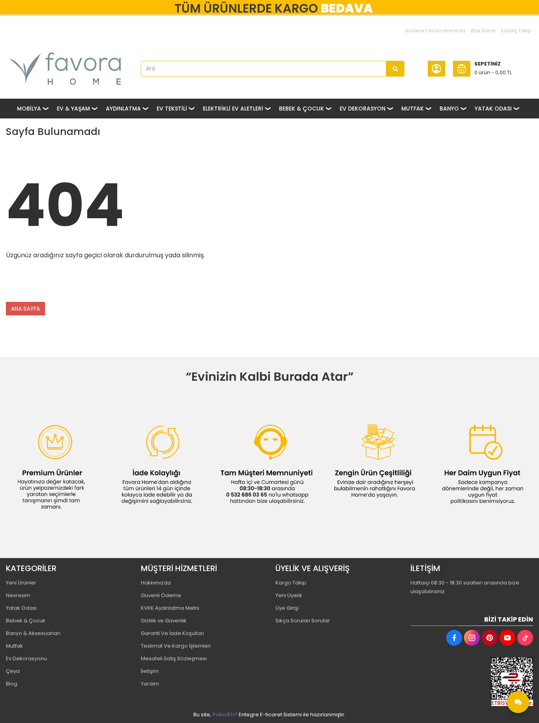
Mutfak (14, 646)
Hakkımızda (156, 582)
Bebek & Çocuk (25, 620)
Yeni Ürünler (21, 582)
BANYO (449, 108)
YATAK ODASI (493, 108)
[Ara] (395, 69)
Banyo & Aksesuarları (33, 633)
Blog (11, 683)
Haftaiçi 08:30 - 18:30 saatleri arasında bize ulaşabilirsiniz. (464, 587)
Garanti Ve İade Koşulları (172, 633)
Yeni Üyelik (288, 595)
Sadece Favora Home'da (435, 30)
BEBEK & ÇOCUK (301, 108)
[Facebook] (454, 638)
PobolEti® (225, 714)
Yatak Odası (21, 608)
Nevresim (18, 595)
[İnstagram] (472, 638)
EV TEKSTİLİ (172, 108)
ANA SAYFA (25, 309)
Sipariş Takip (516, 30)
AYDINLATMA (123, 108)
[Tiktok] (525, 638)
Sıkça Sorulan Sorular (302, 620)
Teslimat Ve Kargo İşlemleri (176, 646)
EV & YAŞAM (73, 108)
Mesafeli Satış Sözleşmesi (174, 658)
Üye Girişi (287, 608)
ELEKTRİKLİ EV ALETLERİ (233, 108)
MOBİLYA (29, 108)
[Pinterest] (490, 638)
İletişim (150, 671)
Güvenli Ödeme (161, 595)
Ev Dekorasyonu (26, 658)
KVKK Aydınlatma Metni (170, 608)
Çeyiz (13, 671)
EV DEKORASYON (363, 108)
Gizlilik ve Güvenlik (164, 620)
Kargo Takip (290, 582)
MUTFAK (412, 108)
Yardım (150, 683)
